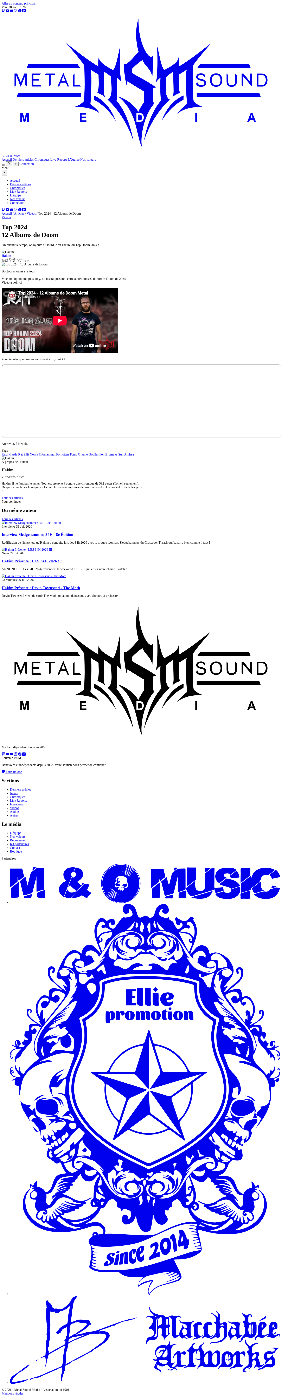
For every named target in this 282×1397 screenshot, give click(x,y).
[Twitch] (3, 11)
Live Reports (58, 159)
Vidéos (31, 213)
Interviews (17, 804)
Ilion (101, 454)
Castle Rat (16, 454)
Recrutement (18, 840)
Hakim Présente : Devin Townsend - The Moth (41, 588)
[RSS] (24, 11)
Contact (15, 847)
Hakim (6, 255)
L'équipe (73, 159)
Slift (26, 454)
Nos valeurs (88, 159)
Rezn (5, 454)
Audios (14, 811)
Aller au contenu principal (19, 3)
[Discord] (11, 11)
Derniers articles (23, 159)
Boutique (16, 851)
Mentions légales (13, 1393)
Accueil (7, 159)
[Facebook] (19, 11)
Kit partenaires (19, 844)
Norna (34, 454)
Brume (109, 454)
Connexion (26, 164)
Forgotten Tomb (66, 454)
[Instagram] (15, 11)
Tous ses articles (12, 498)
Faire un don (13, 772)
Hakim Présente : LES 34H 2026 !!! (32, 561)
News (14, 793)
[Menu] (3, 165)
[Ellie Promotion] (145, 1293)
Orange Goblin (88, 454)
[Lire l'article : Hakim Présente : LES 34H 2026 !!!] (27, 549)
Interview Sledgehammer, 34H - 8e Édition (37, 534)
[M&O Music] (145, 902)
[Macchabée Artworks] (145, 1382)
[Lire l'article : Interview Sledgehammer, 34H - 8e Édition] (31, 522)
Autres (14, 815)
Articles (19, 213)
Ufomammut (47, 454)
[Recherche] (9, 163)
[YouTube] (7, 11)
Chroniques (42, 159)
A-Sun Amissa (124, 454)
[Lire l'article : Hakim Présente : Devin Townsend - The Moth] (34, 576)
